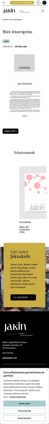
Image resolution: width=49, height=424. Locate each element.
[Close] (47, 369)
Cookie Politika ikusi (17, 397)
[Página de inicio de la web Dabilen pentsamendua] (16, 11)
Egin (20, 297)
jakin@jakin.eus (10, 358)
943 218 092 (8, 353)
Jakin (6, 41)
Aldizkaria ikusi (29, 215)
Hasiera (6, 20)
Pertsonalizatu (24, 411)
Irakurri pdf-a (10, 131)
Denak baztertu (24, 418)
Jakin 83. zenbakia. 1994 (24, 229)
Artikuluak (21, 47)
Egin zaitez (22, 2)
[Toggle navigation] (42, 11)
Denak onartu (24, 404)
